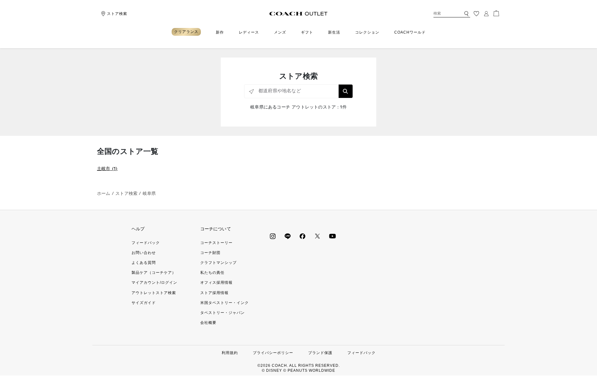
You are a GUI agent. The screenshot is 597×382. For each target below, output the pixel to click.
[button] (466, 13)
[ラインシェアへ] (287, 235)
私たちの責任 (212, 272)
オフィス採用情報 (216, 282)
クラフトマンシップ (218, 262)
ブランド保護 (320, 353)
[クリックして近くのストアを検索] (251, 92)
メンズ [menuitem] (280, 32)
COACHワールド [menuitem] (410, 32)
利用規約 (230, 353)
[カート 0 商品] (496, 13)
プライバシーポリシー (273, 353)
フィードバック (146, 243)
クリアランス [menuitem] (186, 32)
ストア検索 (117, 14)
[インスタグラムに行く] (272, 235)
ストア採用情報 (214, 293)
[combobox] (451, 13)
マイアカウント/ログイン (154, 282)
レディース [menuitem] (249, 32)
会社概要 (208, 322)
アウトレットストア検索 (154, 293)
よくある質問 (144, 262)
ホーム (103, 194)
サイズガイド (144, 303)
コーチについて (215, 228)
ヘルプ (138, 228)
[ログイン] (486, 13)
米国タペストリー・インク (224, 303)
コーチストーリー (216, 243)
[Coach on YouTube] (332, 235)
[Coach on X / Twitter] (317, 235)
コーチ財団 (210, 253)
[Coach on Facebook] (302, 235)
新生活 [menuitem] (334, 32)
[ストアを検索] (346, 91)
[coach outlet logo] (299, 14)
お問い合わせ (144, 253)
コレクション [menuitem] (367, 32)
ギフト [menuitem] (307, 32)
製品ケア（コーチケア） (154, 272)
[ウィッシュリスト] (476, 13)
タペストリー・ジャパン (222, 313)
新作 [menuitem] (220, 32)
